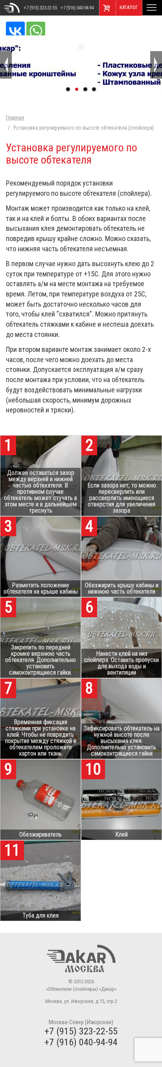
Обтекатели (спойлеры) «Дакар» (81, 958)
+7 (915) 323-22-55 (40, 8)
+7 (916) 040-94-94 (77, 8)
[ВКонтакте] (15, 31)
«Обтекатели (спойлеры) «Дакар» (12, 8)
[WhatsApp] (35, 31)
